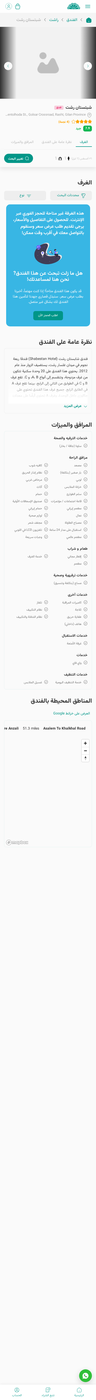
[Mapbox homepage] (17, 842)
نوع (21, 195)
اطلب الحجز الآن (48, 315)
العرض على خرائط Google (71, 713)
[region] (48, 792)
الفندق (72, 20)
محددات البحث (68, 195)
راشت (53, 20)
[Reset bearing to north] (85, 758)
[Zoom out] (85, 750)
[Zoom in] (85, 743)
